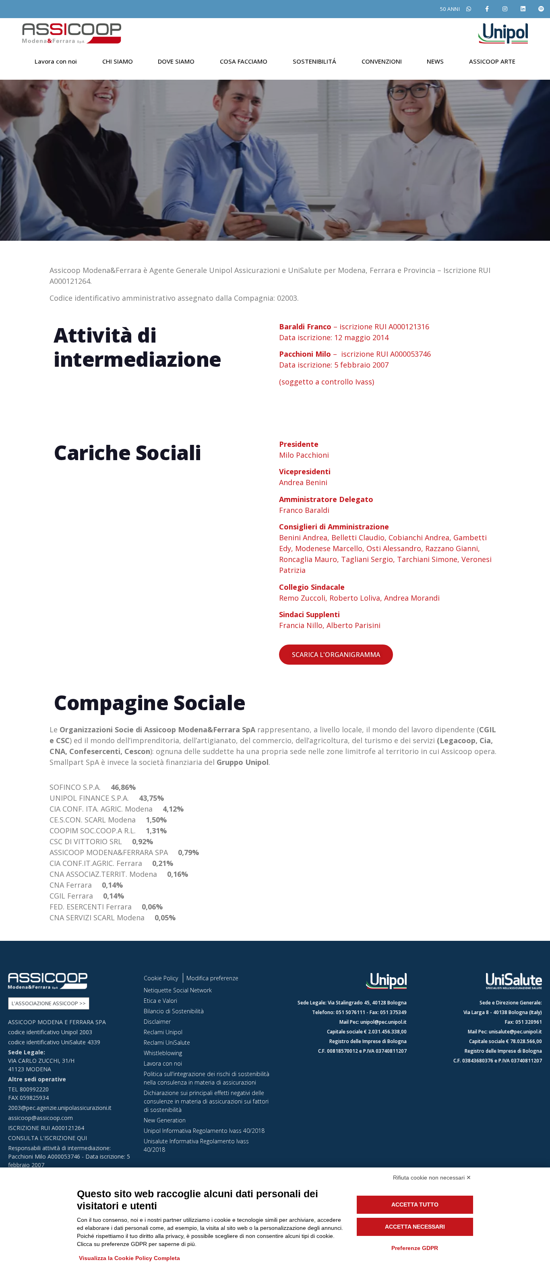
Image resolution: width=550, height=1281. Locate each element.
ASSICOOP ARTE (492, 61)
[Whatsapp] (469, 9)
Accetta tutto (414, 1204)
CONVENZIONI (382, 61)
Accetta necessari (415, 1226)
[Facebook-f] (487, 9)
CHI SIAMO (117, 61)
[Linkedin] (523, 9)
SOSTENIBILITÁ (314, 61)
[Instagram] (505, 9)
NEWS (435, 61)
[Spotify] (541, 9)
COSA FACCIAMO (243, 61)
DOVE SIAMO (176, 61)
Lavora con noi (56, 61)
